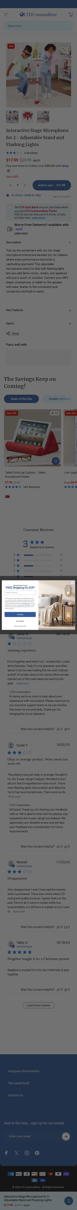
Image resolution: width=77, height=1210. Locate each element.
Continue (20, 614)
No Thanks (20, 621)
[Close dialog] (72, 583)
